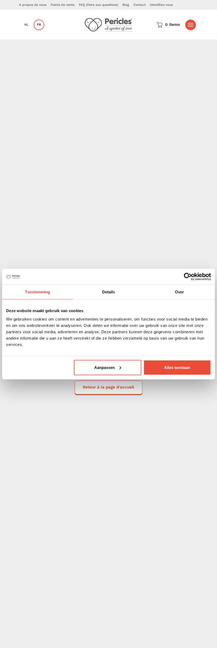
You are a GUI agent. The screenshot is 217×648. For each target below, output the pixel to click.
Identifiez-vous (161, 5)
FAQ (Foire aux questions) (98, 5)
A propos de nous (32, 5)
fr (39, 25)
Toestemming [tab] (37, 292)
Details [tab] (108, 292)
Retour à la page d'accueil (108, 387)
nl (26, 25)
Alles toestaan (177, 367)
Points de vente (63, 5)
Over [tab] (179, 292)
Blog (125, 5)
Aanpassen (104, 367)
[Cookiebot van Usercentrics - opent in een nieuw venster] (188, 277)
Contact (139, 5)
